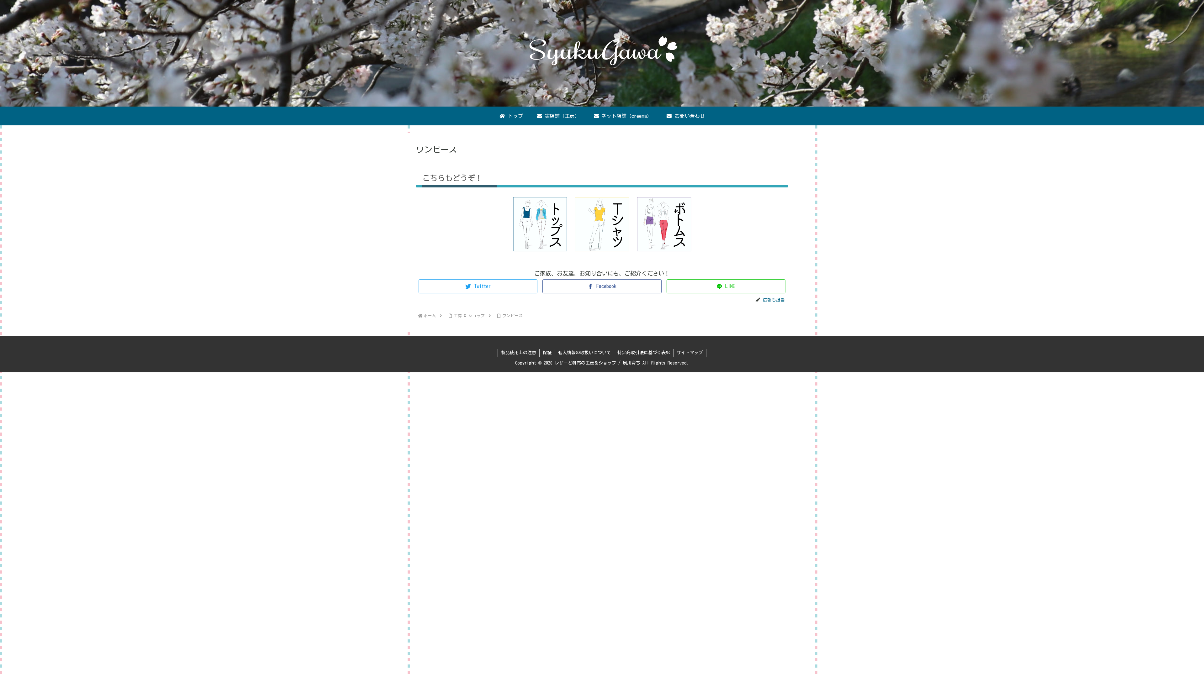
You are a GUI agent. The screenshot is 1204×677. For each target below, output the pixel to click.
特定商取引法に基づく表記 (643, 352)
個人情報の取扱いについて (584, 352)
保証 (547, 352)
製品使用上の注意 (518, 352)
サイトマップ (690, 352)
